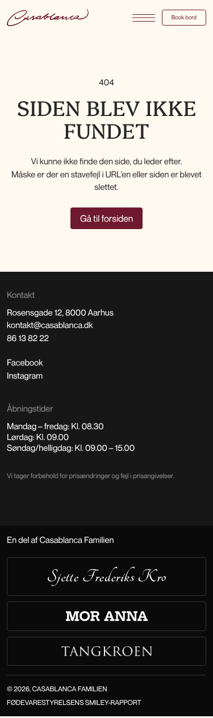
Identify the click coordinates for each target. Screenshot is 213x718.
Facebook (25, 363)
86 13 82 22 (28, 338)
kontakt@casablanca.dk (50, 325)
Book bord (184, 17)
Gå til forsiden (106, 218)
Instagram (25, 376)
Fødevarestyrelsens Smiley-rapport (74, 702)
